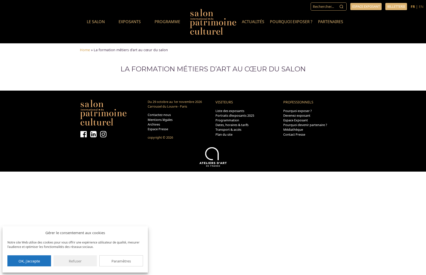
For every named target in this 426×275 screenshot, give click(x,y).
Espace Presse (158, 129)
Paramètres (121, 261)
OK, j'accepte (29, 261)
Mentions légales (160, 119)
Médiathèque (293, 129)
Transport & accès (228, 129)
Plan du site (223, 134)
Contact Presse (294, 134)
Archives (154, 124)
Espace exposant (366, 6)
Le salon (96, 21)
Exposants (130, 21)
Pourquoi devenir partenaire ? (305, 125)
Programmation (227, 120)
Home (85, 50)
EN (421, 6)
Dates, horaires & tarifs (231, 125)
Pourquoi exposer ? (291, 21)
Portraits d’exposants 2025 (234, 115)
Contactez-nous (159, 115)
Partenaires (330, 21)
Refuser (75, 261)
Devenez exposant (296, 115)
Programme (167, 21)
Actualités (253, 21)
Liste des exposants (229, 111)
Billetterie (396, 6)
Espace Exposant (295, 120)
